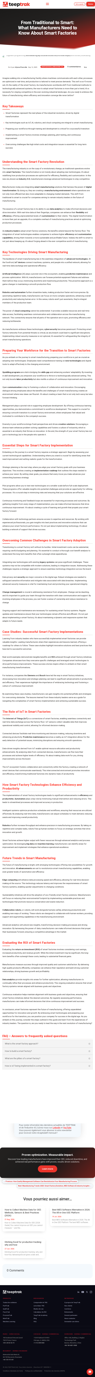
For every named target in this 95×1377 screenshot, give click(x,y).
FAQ (35, 1321)
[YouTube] (82, 1292)
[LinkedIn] (78, 1292)
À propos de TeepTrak (72, 1302)
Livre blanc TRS (39, 1306)
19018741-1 (47, 1367)
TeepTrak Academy (40, 1315)
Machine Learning (9, 1321)
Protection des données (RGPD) (54, 1371)
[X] (87, 1292)
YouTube (67, 1127)
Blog (35, 1318)
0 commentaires (74, 67)
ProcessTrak (7, 1315)
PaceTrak (6, 1312)
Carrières (67, 1309)
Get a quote (80, 4)
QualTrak (6, 1309)
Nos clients (68, 1306)
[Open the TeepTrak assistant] (90, 1372)
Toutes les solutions (10, 1302)
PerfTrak (6, 1306)
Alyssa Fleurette (21, 67)
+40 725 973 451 (8, 1360)
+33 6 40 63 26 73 (8, 1343)
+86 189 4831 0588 (70, 1345)
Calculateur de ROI (40, 1312)
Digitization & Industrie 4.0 (52, 66)
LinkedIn (56, 1127)
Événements (68, 1312)
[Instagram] (91, 1292)
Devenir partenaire (70, 1315)
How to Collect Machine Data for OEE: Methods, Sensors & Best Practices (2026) (23, 1212)
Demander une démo (71, 1321)
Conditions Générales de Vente (13, 1371)
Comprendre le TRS (40, 1302)
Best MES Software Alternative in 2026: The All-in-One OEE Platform (71, 1211)
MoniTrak (6, 1318)
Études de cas (38, 1309)
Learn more (47, 1169)
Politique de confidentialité (33, 1371)
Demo (90, 4)
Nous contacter (69, 1318)
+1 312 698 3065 (39, 1343)
